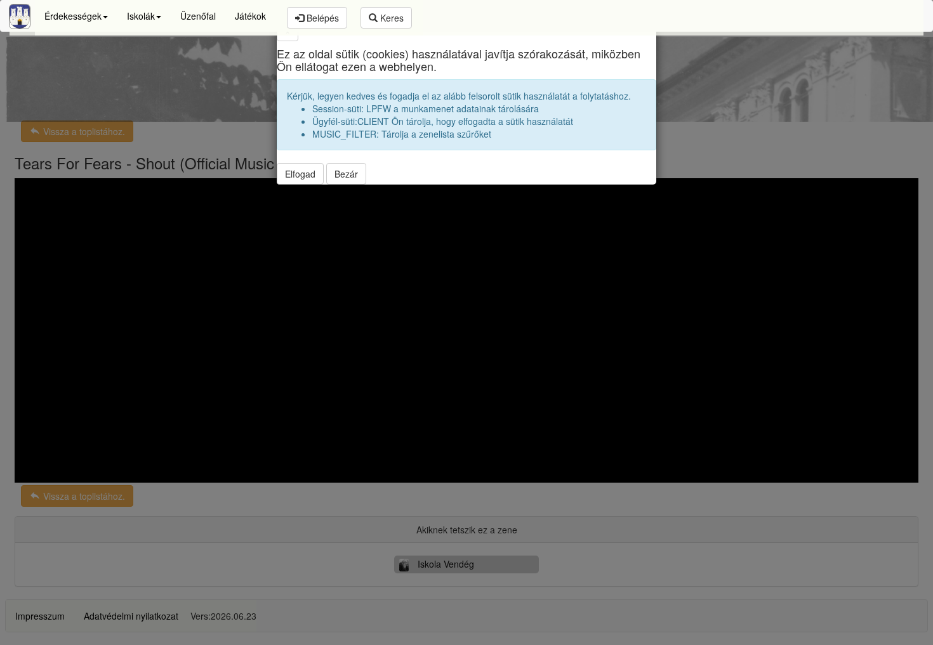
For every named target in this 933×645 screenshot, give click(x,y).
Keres (391, 17)
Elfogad (300, 173)
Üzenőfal (198, 16)
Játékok (250, 16)
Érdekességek (73, 16)
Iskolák (141, 16)
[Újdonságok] (20, 16)
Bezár (346, 173)
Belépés (321, 17)
